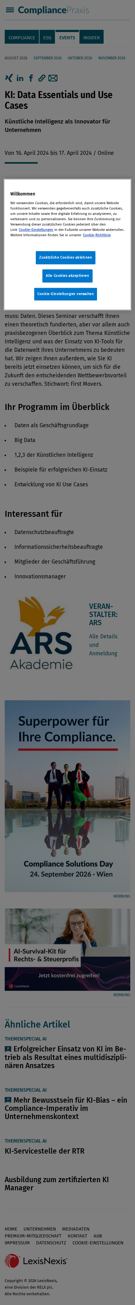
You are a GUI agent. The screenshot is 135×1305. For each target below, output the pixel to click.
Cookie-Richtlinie (97, 235)
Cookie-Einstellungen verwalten (65, 294)
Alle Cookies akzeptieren (67, 276)
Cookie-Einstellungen (36, 229)
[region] (67, 245)
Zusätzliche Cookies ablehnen (65, 257)
